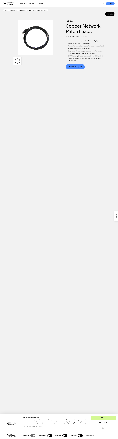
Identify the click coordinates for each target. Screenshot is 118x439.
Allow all (103, 418)
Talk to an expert (75, 67)
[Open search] (102, 4)
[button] (17, 61)
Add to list (110, 14)
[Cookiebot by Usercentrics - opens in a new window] (11, 435)
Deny (103, 428)
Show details (90, 435)
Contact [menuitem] (110, 3)
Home (6, 10)
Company (31, 3)
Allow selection (103, 423)
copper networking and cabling (22, 10)
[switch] (49, 435)
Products (22, 3)
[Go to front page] (9, 3)
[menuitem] (39, 3)
